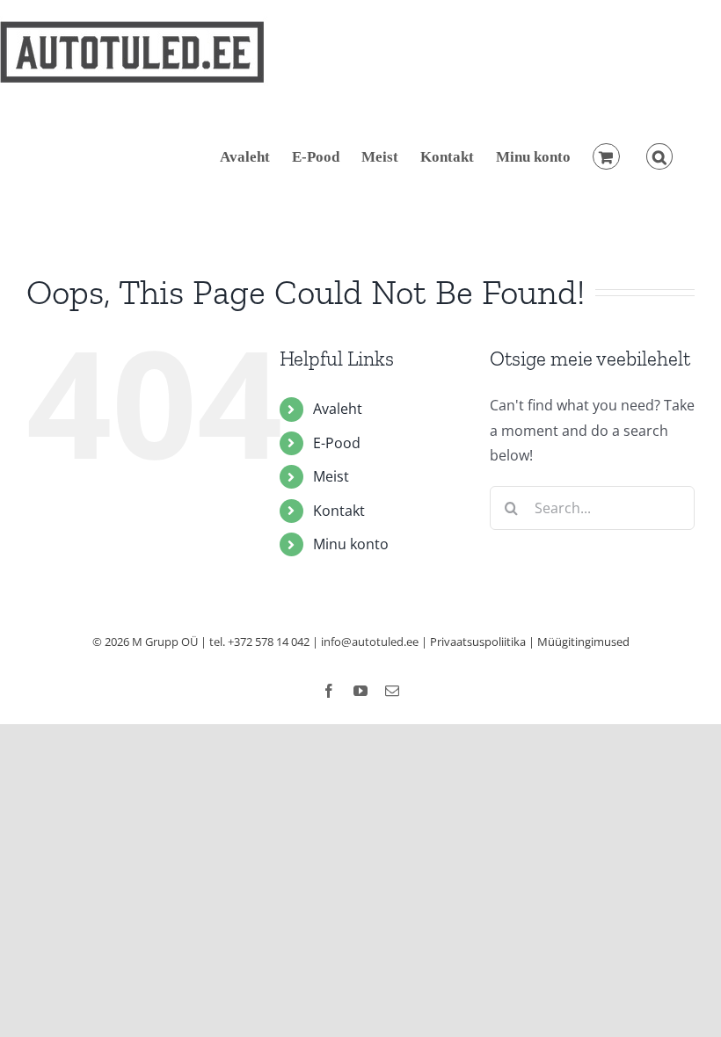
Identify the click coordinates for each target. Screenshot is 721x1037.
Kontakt (339, 510)
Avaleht (337, 408)
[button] (659, 156)
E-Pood (336, 443)
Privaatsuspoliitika (478, 641)
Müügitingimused (583, 641)
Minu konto (351, 544)
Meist (331, 476)
